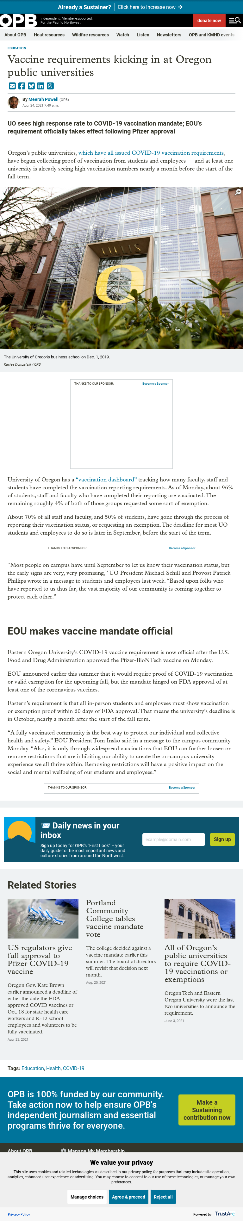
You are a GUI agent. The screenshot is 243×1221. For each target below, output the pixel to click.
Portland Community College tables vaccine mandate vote (115, 918)
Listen (143, 34)
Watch (122, 34)
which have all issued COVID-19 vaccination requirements (151, 153)
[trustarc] (224, 1214)
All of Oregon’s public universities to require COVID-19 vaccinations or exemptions (198, 963)
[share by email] (12, 86)
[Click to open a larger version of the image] (238, 192)
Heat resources (49, 34)
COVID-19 (73, 1068)
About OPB (15, 34)
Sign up (222, 839)
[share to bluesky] (31, 86)
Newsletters (169, 34)
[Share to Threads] (50, 86)
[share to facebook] (22, 86)
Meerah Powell (43, 99)
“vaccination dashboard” (106, 479)
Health (53, 1068)
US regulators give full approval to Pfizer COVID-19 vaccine (40, 959)
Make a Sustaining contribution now (207, 1110)
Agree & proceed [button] (128, 1196)
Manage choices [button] (87, 1196)
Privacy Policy (19, 1214)
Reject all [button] (163, 1196)
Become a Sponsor (155, 383)
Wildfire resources (90, 34)
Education (17, 48)
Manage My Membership (96, 1151)
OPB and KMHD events (211, 34)
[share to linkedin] (41, 86)
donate (209, 20)
